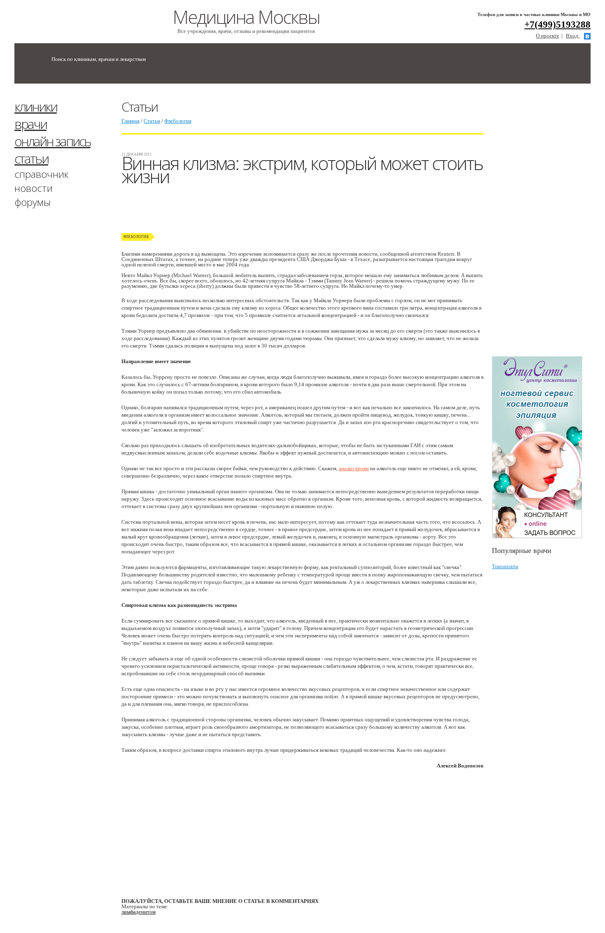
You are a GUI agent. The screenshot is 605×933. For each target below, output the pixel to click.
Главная (130, 121)
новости (33, 188)
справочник (41, 174)
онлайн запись (52, 141)
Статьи (152, 121)
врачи (30, 124)
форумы (32, 202)
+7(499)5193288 (557, 24)
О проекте (547, 36)
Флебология (177, 121)
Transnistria (505, 566)
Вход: (573, 36)
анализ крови (354, 468)
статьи (31, 158)
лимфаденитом (138, 912)
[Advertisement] (548, 223)
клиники (35, 106)
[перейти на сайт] (541, 447)
